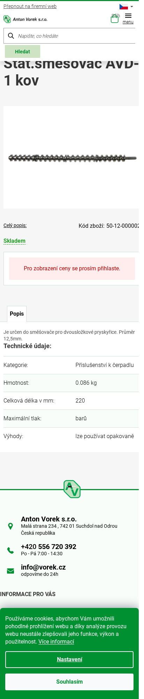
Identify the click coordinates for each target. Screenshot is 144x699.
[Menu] (130, 19)
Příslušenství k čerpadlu (104, 365)
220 (80, 400)
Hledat (22, 51)
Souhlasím (69, 681)
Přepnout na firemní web (30, 6)
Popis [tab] (17, 313)
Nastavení (69, 659)
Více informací (56, 641)
